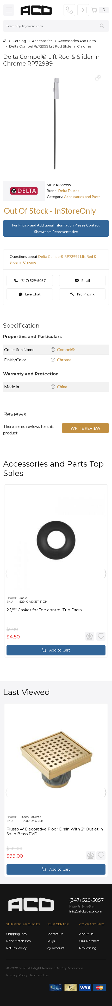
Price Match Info (18, 941)
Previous (6, 572)
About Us (86, 934)
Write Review (85, 428)
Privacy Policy (17, 975)
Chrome (64, 359)
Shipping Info (16, 934)
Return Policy (16, 948)
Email (85, 280)
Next (105, 572)
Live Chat (32, 294)
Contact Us (54, 934)
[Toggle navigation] (8, 10)
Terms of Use (39, 975)
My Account (55, 948)
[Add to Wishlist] (100, 636)
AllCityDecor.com (70, 968)
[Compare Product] (89, 636)
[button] (98, 78)
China (62, 386)
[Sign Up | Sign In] (83, 10)
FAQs (50, 941)
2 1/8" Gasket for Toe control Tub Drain (44, 610)
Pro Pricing (85, 294)
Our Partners (89, 941)
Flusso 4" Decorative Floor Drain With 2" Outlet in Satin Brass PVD (55, 831)
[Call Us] (69, 10)
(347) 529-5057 (33, 280)
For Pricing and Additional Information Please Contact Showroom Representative (56, 228)
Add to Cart (59, 650)
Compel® (66, 349)
